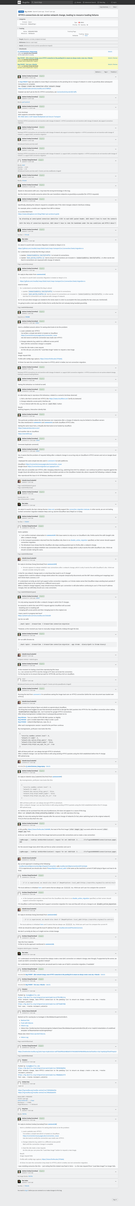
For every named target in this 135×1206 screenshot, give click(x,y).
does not (51, 509)
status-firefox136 (22, 1100)
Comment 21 (25, 772)
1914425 (27, 235)
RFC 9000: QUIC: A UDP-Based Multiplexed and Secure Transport (39, 117)
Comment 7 (25, 380)
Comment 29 (25, 971)
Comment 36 (25, 1120)
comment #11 (51, 535)
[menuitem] (78, 2)
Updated (24, 98)
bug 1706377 (24, 82)
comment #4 (41, 274)
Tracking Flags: (72, 31)
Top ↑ (115, 1199)
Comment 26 (25, 910)
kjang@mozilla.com (32, 995)
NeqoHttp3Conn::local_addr (57, 868)
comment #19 (56, 777)
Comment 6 (25, 323)
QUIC (23, 165)
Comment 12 (25, 505)
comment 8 (48, 422)
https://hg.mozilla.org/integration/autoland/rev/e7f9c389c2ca (42, 997)
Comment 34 (25, 1062)
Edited (37, 323)
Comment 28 (25, 954)
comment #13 (51, 564)
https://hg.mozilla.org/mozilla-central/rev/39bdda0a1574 (37, 1092)
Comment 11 (25, 451)
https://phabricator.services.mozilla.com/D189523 (34, 88)
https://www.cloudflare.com (58, 399)
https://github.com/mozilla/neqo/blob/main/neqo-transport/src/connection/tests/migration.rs (51, 248)
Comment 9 (25, 416)
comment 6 (37, 422)
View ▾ (115, 7)
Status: (25, 31)
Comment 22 (25, 825)
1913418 (24, 180)
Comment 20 (25, 762)
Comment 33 (25, 1047)
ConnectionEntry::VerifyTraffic (67, 92)
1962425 (27, 1186)
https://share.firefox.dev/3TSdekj (51, 359)
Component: (23, 24)
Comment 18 (25, 690)
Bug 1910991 (28, 11)
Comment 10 (25, 440)
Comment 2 (25, 186)
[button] (113, 2)
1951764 (24, 1114)
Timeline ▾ (114, 72)
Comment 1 (25, 108)
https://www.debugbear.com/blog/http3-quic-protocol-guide (38, 214)
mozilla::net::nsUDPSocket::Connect (70, 928)
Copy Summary (104, 7)
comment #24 (51, 915)
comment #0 (50, 944)
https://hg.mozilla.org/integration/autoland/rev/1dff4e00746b (42, 1004)
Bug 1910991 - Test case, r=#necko (27, 64)
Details (110, 51)
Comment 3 (25, 201)
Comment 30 (25, 981)
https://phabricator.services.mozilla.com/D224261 (34, 616)
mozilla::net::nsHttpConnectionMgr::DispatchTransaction (37, 866)
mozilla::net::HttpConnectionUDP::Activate (73, 866)
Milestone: (24, 33)
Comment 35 (25, 1083)
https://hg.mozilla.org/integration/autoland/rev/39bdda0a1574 (42, 1075)
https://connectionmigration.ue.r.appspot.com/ (43, 466)
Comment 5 (25, 270)
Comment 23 (25, 859)
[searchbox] (52, 2)
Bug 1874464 (22, 717)
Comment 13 (25, 527)
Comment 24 (25, 877)
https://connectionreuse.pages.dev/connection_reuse (39, 335)
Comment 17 (25, 665)
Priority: (75, 25)
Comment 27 (25, 938)
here (40, 888)
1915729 (27, 317)
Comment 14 (25, 560)
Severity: (83, 25)
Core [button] (30, 22)
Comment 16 (25, 635)
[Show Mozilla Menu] (19, 2)
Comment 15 (25, 598)
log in (26, 1190)
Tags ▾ (106, 72)
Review (115, 58)
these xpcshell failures (37, 1034)
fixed (86, 35)
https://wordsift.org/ (25, 434)
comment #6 (52, 1124)
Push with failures (27, 1023)
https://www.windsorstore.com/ (29, 428)
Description (25, 77)
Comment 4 (25, 241)
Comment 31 (25, 991)
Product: (24, 22)
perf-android (26, 102)
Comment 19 (25, 703)
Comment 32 (25, 1013)
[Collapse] (115, 76)
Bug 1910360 (22, 722)
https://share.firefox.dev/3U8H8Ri (39, 829)
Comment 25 (25, 894)
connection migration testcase (79, 509)
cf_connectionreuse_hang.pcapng (27, 51)
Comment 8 (25, 391)
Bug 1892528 (22, 720)
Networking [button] (32, 24)
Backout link (25, 1020)
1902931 (27, 522)
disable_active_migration (79, 540)
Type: (75, 22)
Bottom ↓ (98, 72)
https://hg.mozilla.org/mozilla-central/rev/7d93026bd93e (37, 1090)
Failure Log (24, 1026)
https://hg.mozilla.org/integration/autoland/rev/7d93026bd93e (42, 1068)
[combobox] (52, 2)
